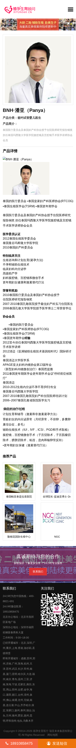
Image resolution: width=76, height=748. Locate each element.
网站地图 (52, 734)
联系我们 (38, 571)
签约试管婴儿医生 (29, 117)
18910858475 (21, 743)
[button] (70, 9)
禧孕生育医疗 (41, 730)
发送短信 (59, 743)
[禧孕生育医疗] (18, 9)
